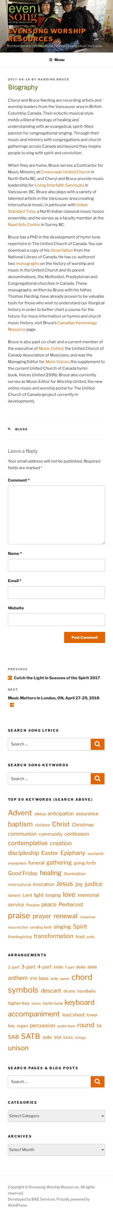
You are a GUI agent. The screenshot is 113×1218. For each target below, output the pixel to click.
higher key (19, 1003)
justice (93, 883)
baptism (20, 824)
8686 (81, 967)
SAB (13, 1037)
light (39, 895)
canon (65, 978)
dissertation (61, 250)
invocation (43, 884)
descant (51, 990)
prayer (42, 916)
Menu (59, 59)
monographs (27, 263)
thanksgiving (20, 936)
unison (18, 1048)
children (42, 825)
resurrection (18, 927)
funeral (36, 863)
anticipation (61, 814)
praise (19, 915)
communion (22, 834)
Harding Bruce (53, 79)
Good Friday (23, 873)
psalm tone (66, 1026)
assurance (87, 813)
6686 (58, 967)
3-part (28, 967)
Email (14, 580)
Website (16, 608)
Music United (51, 348)
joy (79, 884)
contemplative (28, 843)
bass (44, 978)
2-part (13, 967)
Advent (20, 812)
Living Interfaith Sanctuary (59, 185)
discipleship (23, 852)
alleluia (40, 814)
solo (47, 1037)
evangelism (17, 863)
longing (53, 895)
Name (15, 553)
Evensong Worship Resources (47, 35)
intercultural (19, 884)
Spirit (80, 926)
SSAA (68, 1037)
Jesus (64, 884)
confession (76, 834)
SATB (30, 1036)
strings (80, 1037)
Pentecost (71, 904)
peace (48, 904)
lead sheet (73, 1014)
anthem (18, 977)
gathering (59, 862)
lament (14, 895)
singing (62, 926)
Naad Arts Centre (24, 224)
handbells (86, 991)
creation (61, 843)
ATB (33, 978)
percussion (42, 1025)
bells (54, 978)
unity (90, 937)
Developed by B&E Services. (32, 1199)
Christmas (83, 824)
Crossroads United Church (65, 172)
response (87, 917)
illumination (75, 873)
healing (50, 873)
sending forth (41, 927)
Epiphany (72, 852)
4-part (44, 967)
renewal (66, 916)
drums (69, 991)
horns (36, 1003)
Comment (19, 480)
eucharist (95, 853)
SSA (57, 1037)
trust (80, 936)
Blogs (21, 429)
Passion (33, 905)
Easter (49, 853)
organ (22, 1025)
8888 (92, 967)
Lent (27, 895)
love (69, 894)
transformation (53, 935)
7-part (70, 967)
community (51, 834)
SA (99, 1026)
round (85, 1025)
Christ (61, 824)
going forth (85, 863)
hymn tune (53, 1003)
